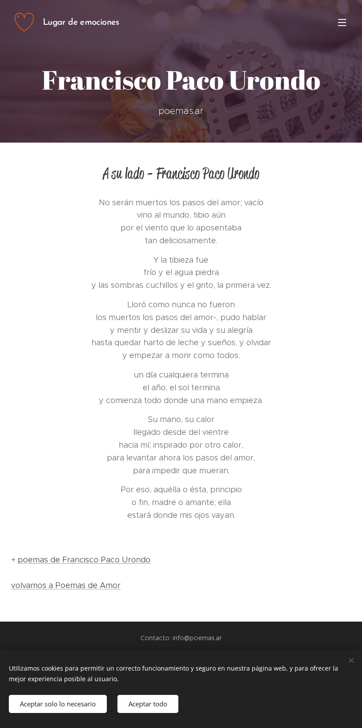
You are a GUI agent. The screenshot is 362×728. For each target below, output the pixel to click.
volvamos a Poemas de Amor (66, 585)
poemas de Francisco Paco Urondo (84, 560)
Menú (342, 22)
